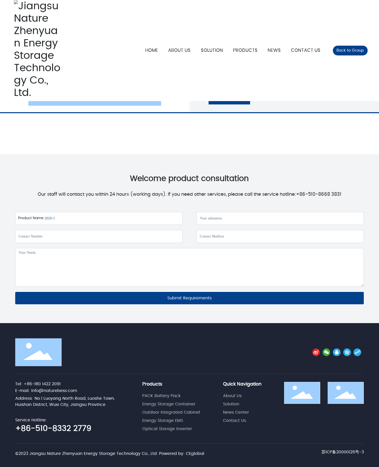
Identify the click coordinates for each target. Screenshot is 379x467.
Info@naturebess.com (54, 391)
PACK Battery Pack (161, 396)
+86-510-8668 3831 (318, 194)
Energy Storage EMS (162, 421)
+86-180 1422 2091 (42, 384)
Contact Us (234, 421)
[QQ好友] (337, 352)
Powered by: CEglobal (181, 454)
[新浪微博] (316, 352)
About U (231, 396)
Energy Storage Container (168, 404)
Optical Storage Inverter (167, 429)
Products (152, 384)
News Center (236, 412)
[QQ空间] (347, 352)
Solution (231, 404)
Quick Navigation (242, 384)
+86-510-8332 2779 (53, 428)
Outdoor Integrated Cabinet (171, 412)
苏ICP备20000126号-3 (343, 452)
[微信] (326, 352)
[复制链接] (357, 352)
